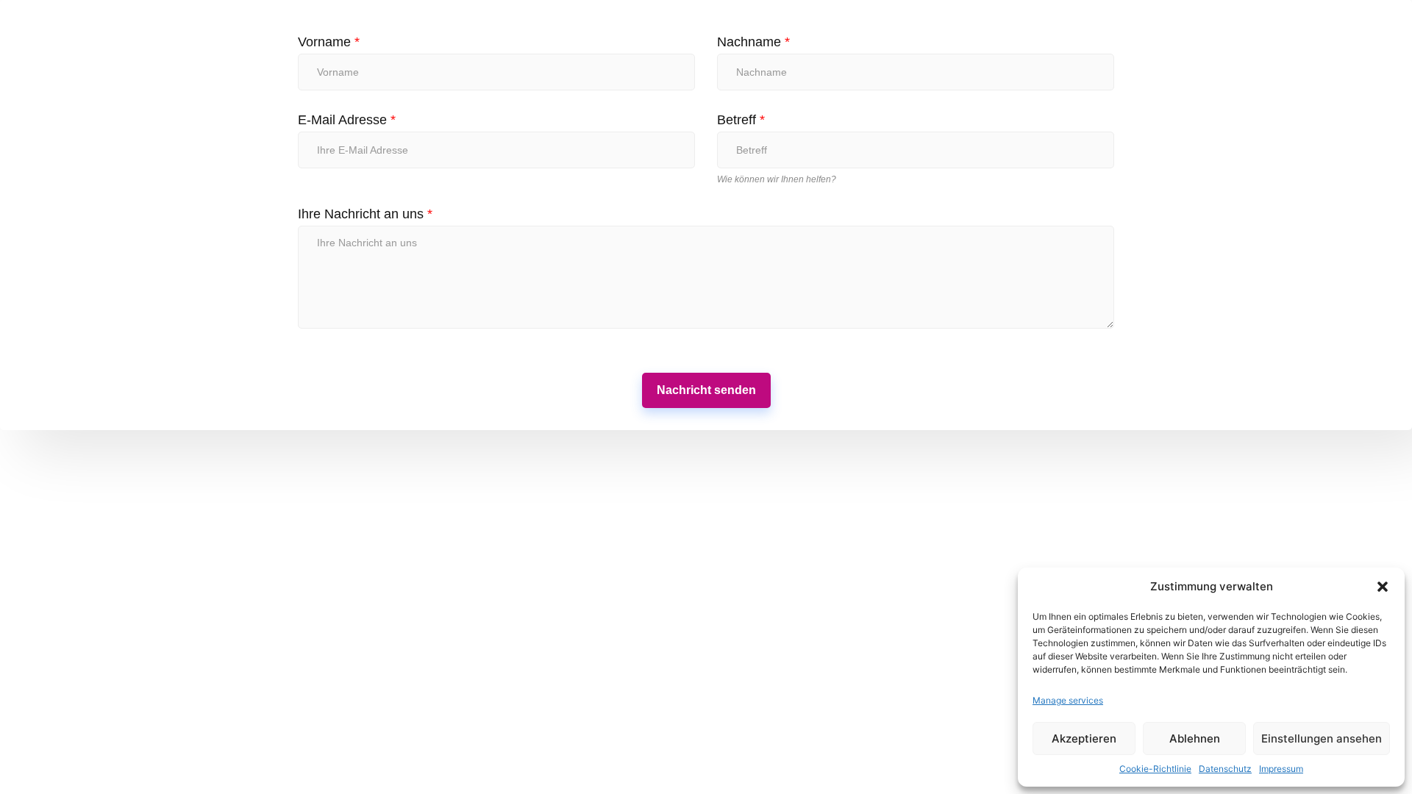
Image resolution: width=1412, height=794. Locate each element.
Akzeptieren (1084, 738)
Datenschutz (1225, 768)
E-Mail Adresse (347, 119)
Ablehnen (1194, 738)
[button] (1382, 586)
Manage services (1068, 700)
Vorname (329, 42)
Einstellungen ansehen (1321, 738)
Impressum (1281, 768)
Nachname (753, 42)
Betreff (741, 119)
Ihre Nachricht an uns (365, 214)
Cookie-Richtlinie (1155, 768)
